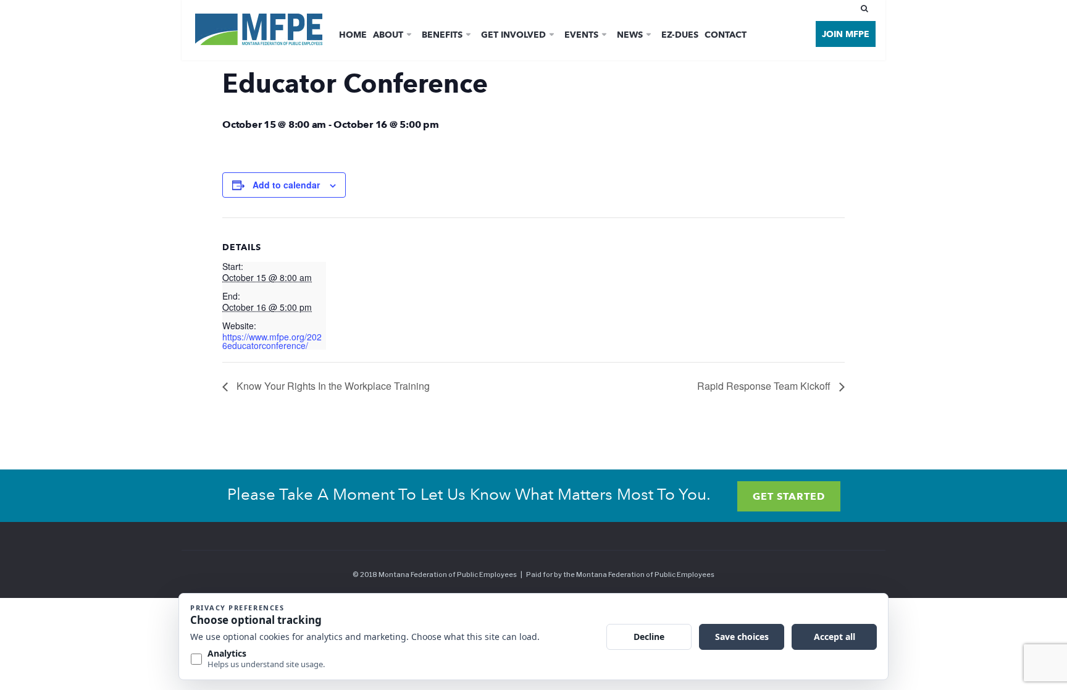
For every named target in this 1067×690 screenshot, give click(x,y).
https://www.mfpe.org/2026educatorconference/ (272, 340)
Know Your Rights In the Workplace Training (332, 386)
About (388, 35)
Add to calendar (286, 185)
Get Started (789, 496)
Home (353, 35)
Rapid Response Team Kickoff (765, 386)
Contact (726, 35)
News (630, 35)
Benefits (442, 35)
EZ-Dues (679, 35)
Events (581, 35)
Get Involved (513, 35)
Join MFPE (845, 34)
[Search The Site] (867, 9)
